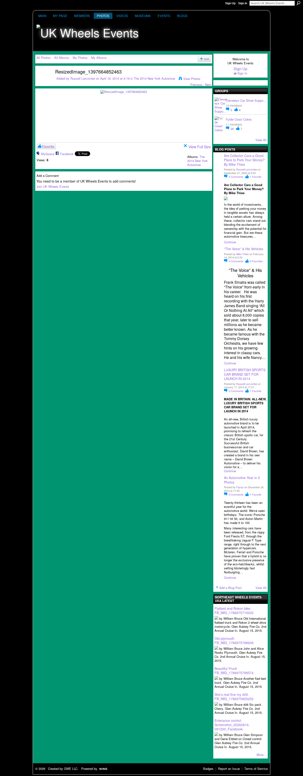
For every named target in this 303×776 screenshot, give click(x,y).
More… (262, 754)
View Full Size (199, 146)
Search (298, 3)
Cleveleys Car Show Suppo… (246, 100)
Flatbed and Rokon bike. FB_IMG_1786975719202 (234, 610)
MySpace (47, 154)
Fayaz (240, 487)
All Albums (61, 57)
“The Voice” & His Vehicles (243, 248)
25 (233, 128)
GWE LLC (70, 768)
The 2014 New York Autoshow (154, 78)
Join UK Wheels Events (52, 186)
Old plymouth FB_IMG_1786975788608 (234, 640)
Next (208, 84)
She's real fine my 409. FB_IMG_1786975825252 (234, 696)
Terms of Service (256, 768)
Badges (208, 768)
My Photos (80, 57)
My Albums (99, 57)
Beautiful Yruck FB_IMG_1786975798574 (234, 670)
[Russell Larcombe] (42, 80)
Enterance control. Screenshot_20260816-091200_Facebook (232, 724)
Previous (196, 84)
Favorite (48, 146)
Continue (230, 242)
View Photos (192, 78)
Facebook (67, 154)
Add (206, 59)
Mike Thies (242, 254)
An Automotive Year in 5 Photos (242, 479)
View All (261, 140)
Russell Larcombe (82, 78)
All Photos (43, 57)
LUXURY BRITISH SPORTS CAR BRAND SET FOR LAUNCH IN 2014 (244, 374)
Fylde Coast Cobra (238, 119)
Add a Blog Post (230, 587)
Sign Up (230, 3)
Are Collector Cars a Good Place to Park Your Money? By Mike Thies (245, 159)
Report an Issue (229, 768)
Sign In (242, 3)
